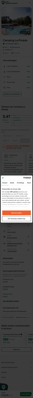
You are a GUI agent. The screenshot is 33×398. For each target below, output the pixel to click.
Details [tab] (12, 183)
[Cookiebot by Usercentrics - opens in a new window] (23, 178)
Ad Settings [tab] (20, 183)
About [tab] (29, 183)
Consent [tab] (4, 183)
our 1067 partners (13, 191)
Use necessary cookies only (16, 218)
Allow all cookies (16, 213)
